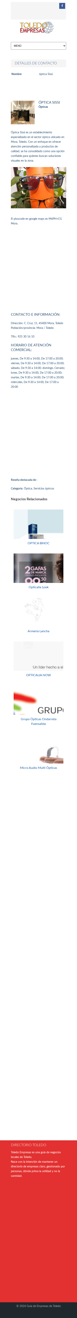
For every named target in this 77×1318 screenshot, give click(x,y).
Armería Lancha (38, 631)
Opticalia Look (39, 587)
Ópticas (43, 107)
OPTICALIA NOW (38, 675)
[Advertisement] (38, 268)
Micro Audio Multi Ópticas (38, 767)
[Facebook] (62, 6)
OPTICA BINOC (39, 543)
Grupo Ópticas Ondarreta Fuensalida (38, 721)
